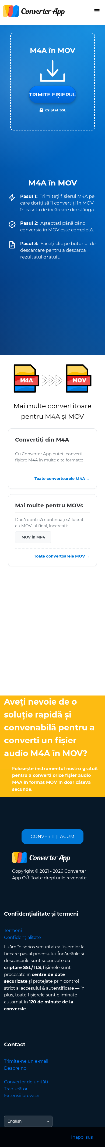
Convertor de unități (26, 1081)
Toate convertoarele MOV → (62, 556)
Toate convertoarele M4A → (62, 478)
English (15, 1121)
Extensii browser (22, 1095)
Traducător (15, 1088)
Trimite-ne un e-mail (26, 1061)
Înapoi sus (82, 1137)
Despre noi (15, 1068)
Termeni (13, 930)
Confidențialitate (22, 937)
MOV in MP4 (33, 537)
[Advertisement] (52, 632)
